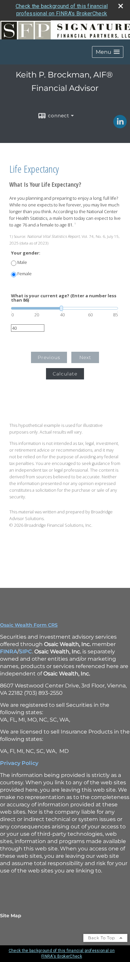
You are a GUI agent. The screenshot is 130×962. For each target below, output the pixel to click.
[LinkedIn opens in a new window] (120, 126)
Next (85, 357)
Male (22, 262)
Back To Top (102, 937)
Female (24, 274)
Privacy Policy (19, 763)
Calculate (65, 374)
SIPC (25, 651)
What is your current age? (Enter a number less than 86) (63, 298)
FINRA (8, 651)
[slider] (64, 308)
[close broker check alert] (120, 6)
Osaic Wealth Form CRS (29, 625)
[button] (107, 52)
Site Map (10, 916)
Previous (49, 357)
